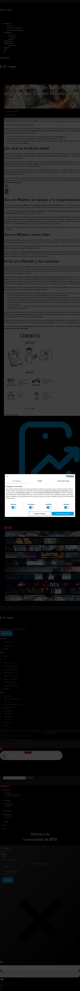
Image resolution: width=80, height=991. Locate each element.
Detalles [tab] (40, 481)
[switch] (31, 507)
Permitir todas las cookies (63, 513)
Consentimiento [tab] (16, 481)
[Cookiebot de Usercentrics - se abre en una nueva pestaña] (67, 476)
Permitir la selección (39, 513)
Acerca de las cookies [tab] (63, 481)
